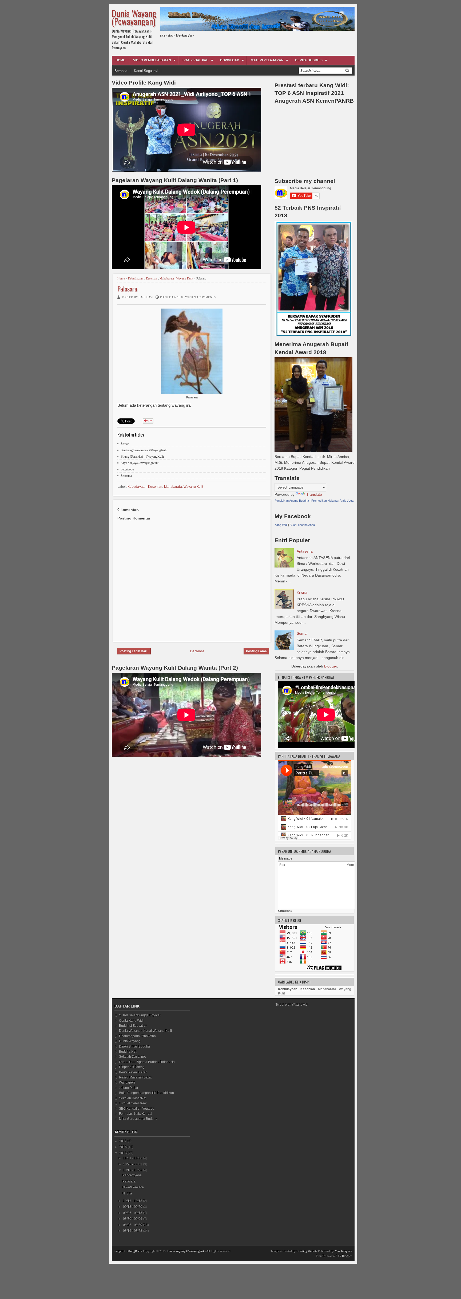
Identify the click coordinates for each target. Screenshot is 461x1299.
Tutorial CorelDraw (132, 1103)
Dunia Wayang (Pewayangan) (134, 17)
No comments (205, 297)
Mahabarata (167, 278)
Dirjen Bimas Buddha (134, 1046)
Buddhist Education (133, 1026)
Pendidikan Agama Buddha (292, 500)
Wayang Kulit (184, 278)
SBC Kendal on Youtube (136, 1108)
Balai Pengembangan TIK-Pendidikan (146, 1093)
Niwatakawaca (133, 1187)
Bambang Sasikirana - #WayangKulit (144, 450)
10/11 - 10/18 (132, 1201)
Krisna (302, 592)
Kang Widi (281, 524)
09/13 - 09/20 (132, 1207)
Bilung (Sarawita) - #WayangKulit (142, 456)
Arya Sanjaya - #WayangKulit (139, 463)
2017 (123, 1141)
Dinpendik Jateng (132, 1067)
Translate (314, 494)
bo (289, 911)
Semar (125, 444)
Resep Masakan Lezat (135, 1077)
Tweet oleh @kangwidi (292, 1004)
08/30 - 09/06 (132, 1219)
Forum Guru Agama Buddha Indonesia (147, 1062)
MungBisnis (135, 1251)
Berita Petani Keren (133, 1072)
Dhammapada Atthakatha (137, 1036)
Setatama (126, 476)
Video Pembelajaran (152, 60)
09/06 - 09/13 (132, 1213)
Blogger (330, 666)
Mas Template (343, 1251)
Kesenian (151, 278)
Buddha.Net (127, 1051)
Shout (282, 911)
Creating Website (307, 1251)
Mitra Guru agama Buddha (138, 1119)
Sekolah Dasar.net (132, 1056)
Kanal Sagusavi (146, 71)
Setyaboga (127, 469)
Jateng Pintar (128, 1088)
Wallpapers (127, 1082)
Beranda (120, 71)
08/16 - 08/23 (132, 1231)
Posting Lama (256, 651)
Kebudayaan (136, 278)
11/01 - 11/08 (132, 1158)
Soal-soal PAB (195, 60)
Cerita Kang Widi (131, 1020)
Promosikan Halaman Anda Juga (332, 500)
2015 (123, 1153)
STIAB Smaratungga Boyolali (140, 1015)
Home (120, 60)
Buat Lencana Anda (302, 524)
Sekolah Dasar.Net (132, 1098)
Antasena (305, 551)
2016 (123, 1147)
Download (229, 60)
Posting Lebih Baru (134, 651)
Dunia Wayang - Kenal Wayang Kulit (145, 1031)
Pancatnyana (132, 1175)
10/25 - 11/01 (132, 1164)
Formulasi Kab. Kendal (135, 1114)
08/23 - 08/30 (132, 1225)
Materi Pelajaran (267, 60)
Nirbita (127, 1193)
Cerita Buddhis (309, 60)
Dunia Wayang (130, 1041)
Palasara (127, 289)
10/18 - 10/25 (132, 1170)
